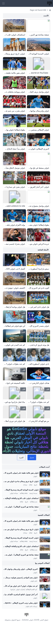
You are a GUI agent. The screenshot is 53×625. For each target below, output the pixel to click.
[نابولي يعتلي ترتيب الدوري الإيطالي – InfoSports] (45, 604)
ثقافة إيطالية (23, 493)
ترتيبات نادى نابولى (31, 606)
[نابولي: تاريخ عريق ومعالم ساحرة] (45, 483)
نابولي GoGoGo (27, 620)
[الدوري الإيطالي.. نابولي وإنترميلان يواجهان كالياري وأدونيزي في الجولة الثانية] (45, 571)
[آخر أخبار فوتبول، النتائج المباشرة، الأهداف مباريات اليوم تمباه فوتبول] (45, 596)
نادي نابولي (33, 581)
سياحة (25, 485)
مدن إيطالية (33, 502)
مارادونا (12, 589)
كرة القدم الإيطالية (31, 589)
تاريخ (35, 485)
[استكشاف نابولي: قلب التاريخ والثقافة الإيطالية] (45, 500)
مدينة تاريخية (33, 493)
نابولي (35, 476)
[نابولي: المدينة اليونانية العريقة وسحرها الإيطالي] (45, 491)
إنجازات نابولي (20, 589)
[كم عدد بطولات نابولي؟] (45, 587)
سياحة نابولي (14, 493)
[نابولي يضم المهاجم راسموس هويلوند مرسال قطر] (45, 579)
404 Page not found (38, 10)
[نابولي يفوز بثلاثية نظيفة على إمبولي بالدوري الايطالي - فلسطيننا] (45, 474)
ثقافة (30, 485)
